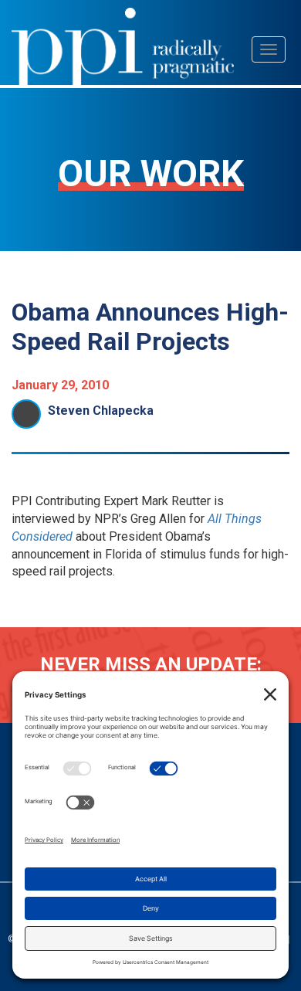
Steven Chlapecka (101, 410)
